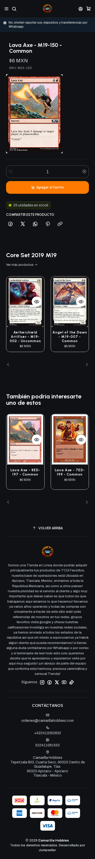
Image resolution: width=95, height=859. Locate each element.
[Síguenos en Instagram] (42, 682)
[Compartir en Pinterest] (47, 224)
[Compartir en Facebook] (10, 224)
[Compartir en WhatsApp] (35, 224)
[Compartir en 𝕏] (22, 224)
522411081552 (47, 745)
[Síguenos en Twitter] (56, 682)
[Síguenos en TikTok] (71, 682)
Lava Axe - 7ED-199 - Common (70, 472)
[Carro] (88, 9)
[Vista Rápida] (37, 301)
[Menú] (6, 9)
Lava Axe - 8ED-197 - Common (25, 472)
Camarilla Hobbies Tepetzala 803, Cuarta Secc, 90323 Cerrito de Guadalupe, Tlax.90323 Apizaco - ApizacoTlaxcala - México (47, 766)
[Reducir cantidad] (10, 172)
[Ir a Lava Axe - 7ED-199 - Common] (70, 439)
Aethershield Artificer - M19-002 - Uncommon (25, 336)
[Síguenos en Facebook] (49, 682)
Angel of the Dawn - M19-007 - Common (69, 336)
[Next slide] (85, 365)
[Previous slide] (10, 365)
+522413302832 (47, 733)
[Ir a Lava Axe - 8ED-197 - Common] (25, 439)
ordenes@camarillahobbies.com (47, 721)
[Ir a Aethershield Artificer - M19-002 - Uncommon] (25, 301)
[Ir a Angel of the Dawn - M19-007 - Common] (70, 301)
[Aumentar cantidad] (84, 172)
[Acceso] (80, 9)
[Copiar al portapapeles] (60, 224)
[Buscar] (14, 9)
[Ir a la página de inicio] (47, 9)
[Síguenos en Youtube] (64, 682)
